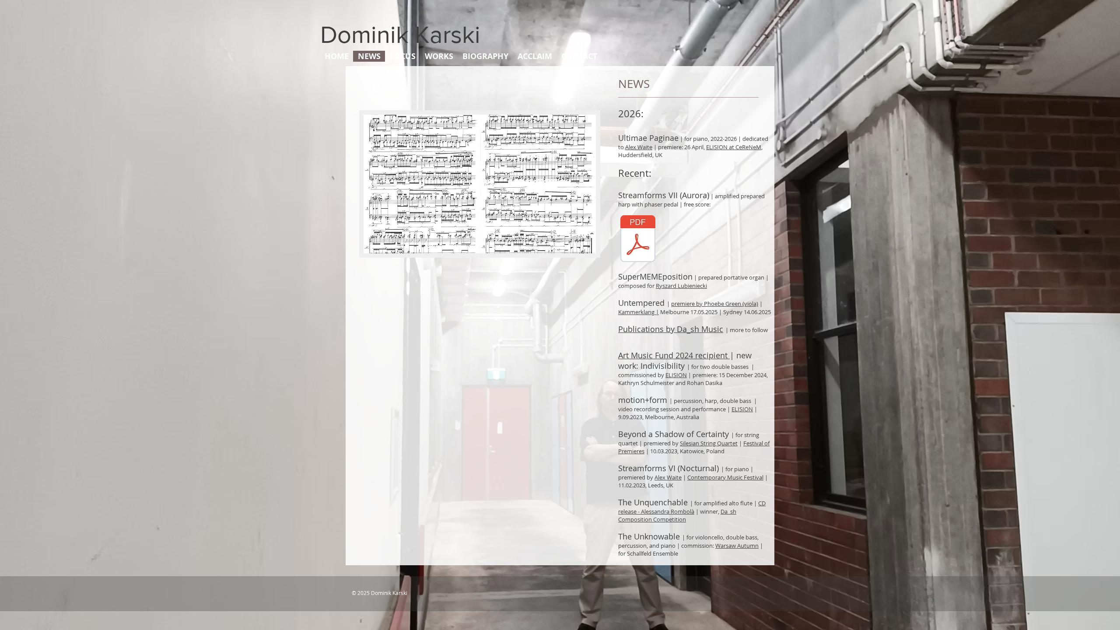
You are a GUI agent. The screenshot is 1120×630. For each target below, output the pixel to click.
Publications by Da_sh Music (670, 329)
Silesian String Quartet (709, 443)
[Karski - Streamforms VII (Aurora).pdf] (638, 239)
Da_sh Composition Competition (677, 515)
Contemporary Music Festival (725, 477)
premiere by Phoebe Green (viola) (714, 304)
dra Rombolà (677, 511)
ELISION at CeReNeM (733, 147)
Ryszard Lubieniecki (681, 286)
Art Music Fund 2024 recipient (674, 355)
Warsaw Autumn (737, 546)
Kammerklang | (638, 312)
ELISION (676, 375)
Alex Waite (638, 147)
